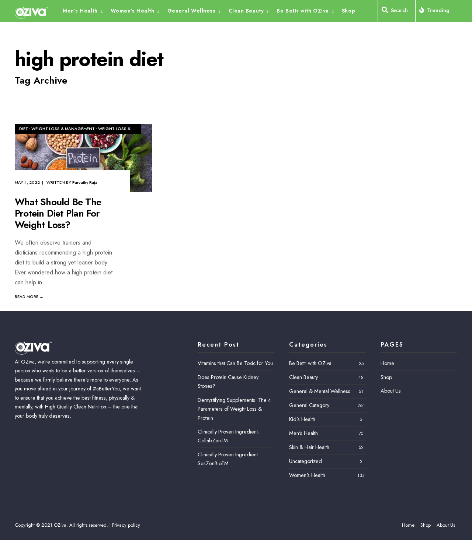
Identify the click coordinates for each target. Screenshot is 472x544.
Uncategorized (305, 461)
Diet (23, 128)
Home (387, 363)
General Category (309, 405)
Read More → (29, 296)
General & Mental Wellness (319, 391)
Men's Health (303, 433)
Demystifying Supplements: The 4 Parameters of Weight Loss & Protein (234, 409)
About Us (391, 390)
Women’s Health (133, 10)
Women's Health (307, 475)
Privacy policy (126, 525)
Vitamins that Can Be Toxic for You (235, 363)
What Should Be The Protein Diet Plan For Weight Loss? (58, 213)
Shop (348, 10)
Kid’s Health (302, 419)
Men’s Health (80, 10)
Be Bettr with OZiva (303, 10)
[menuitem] (85, 10)
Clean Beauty (246, 10)
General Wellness (191, 10)
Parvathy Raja (84, 182)
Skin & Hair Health (309, 447)
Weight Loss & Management (63, 128)
